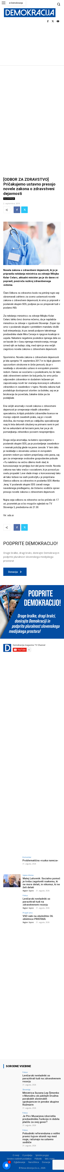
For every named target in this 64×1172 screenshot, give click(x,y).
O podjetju (27, 1155)
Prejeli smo (28, 913)
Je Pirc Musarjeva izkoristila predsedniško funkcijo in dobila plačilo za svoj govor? (40, 1119)
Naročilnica (33, 1162)
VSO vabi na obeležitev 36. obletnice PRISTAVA (38, 918)
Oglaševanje (19, 1162)
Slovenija (9, 198)
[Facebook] (47, 21)
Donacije (46, 1162)
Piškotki (38, 1158)
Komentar (26, 857)
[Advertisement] (32, 99)
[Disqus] (32, 716)
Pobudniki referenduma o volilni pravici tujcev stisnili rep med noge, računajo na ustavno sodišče (41, 1138)
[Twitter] (52, 21)
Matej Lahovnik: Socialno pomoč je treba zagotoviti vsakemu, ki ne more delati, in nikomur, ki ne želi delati (41, 883)
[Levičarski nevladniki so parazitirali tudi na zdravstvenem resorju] (12, 900)
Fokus (25, 895)
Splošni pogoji (42, 1155)
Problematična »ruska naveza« (40, 860)
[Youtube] (57, 21)
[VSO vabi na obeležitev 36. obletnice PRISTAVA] (12, 918)
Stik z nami (49, 1158)
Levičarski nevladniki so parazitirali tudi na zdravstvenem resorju (36, 901)
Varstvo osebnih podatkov (19, 1158)
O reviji (16, 1155)
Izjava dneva (28, 875)
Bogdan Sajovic (28, 891)
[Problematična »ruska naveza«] (12, 862)
